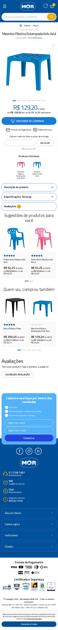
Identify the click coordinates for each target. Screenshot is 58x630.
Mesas (36, 25)
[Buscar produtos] (51, 16)
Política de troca (45, 129)
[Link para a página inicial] (20, 25)
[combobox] (29, 17)
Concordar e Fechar (29, 624)
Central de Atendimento (45, 6)
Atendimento (17, 474)
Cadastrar (29, 438)
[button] (18, 130)
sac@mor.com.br (17, 482)
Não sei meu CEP (29, 148)
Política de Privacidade (34, 619)
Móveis (27, 25)
